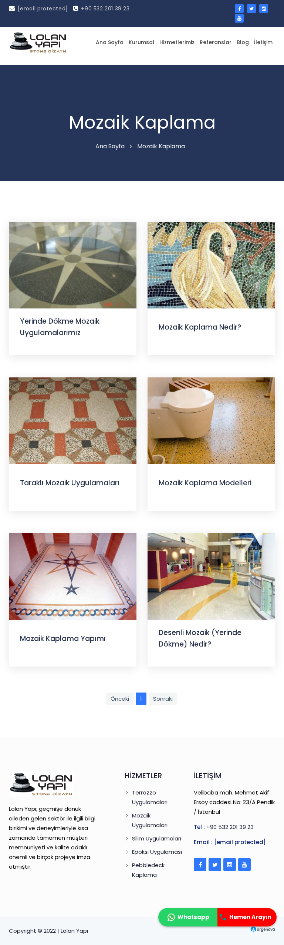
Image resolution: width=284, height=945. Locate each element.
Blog (243, 42)
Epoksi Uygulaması (157, 852)
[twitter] (251, 8)
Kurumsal (141, 42)
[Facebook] (200, 864)
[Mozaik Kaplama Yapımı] (72, 576)
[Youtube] (244, 864)
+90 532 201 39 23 (105, 8)
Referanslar (215, 42)
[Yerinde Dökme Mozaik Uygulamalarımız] (72, 264)
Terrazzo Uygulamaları (150, 797)
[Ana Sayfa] (38, 42)
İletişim (263, 42)
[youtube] (239, 18)
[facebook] (239, 8)
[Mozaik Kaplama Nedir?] (211, 264)
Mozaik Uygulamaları (150, 820)
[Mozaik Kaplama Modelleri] (211, 420)
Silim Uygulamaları (156, 838)
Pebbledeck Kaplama (148, 870)
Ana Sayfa (110, 42)
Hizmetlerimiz (177, 42)
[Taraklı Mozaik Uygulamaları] (72, 420)
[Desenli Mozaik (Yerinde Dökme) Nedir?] (211, 576)
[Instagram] (229, 864)
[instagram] (263, 8)
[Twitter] (215, 864)
